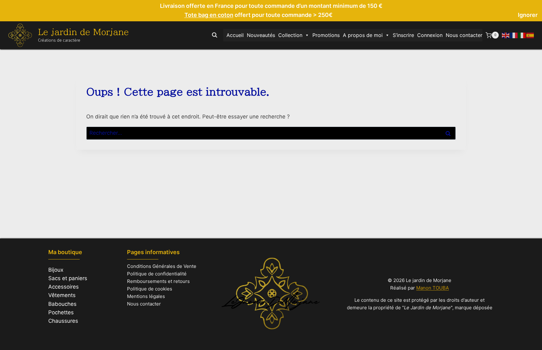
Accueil (235, 35)
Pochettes (61, 312)
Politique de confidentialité (157, 274)
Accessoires (63, 287)
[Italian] (522, 35)
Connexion (430, 35)
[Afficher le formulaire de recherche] (214, 35)
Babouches (62, 304)
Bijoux (55, 270)
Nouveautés (261, 35)
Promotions (326, 35)
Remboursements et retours (158, 281)
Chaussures (63, 321)
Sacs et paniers (67, 278)
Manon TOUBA (432, 288)
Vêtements (62, 295)
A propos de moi (363, 35)
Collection (290, 35)
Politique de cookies (149, 289)
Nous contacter (464, 35)
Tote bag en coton (208, 15)
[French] (514, 35)
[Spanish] (530, 35)
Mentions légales (146, 296)
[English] (506, 35)
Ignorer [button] (528, 15)
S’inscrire (403, 35)
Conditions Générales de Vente (161, 266)
